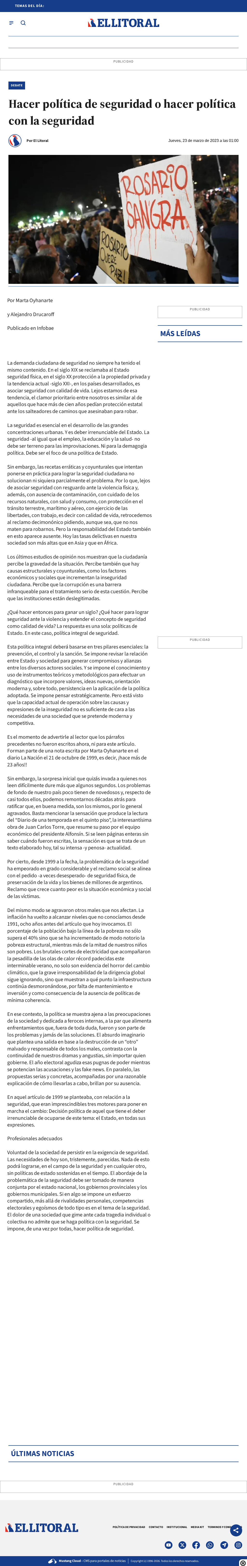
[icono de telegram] (224, 1545)
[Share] (236, 1531)
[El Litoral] (123, 23)
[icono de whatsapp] (210, 1545)
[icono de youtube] (168, 1545)
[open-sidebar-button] (11, 23)
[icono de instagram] (238, 1545)
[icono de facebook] (196, 1545)
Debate (17, 85)
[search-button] (23, 23)
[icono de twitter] (182, 1545)
